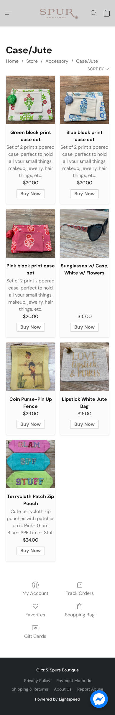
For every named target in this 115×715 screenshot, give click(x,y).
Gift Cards (35, 636)
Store (32, 61)
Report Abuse (90, 689)
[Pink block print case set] (30, 233)
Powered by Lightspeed (57, 699)
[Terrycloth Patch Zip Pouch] (30, 464)
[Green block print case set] (30, 100)
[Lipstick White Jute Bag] (84, 366)
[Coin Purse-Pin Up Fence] (30, 366)
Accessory (56, 61)
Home (12, 61)
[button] (57, 13)
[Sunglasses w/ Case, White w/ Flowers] (84, 233)
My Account (35, 593)
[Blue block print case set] (84, 100)
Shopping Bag (80, 615)
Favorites (35, 615)
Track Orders (80, 593)
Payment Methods (73, 680)
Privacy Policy (37, 680)
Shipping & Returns (30, 689)
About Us (62, 689)
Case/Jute (87, 61)
